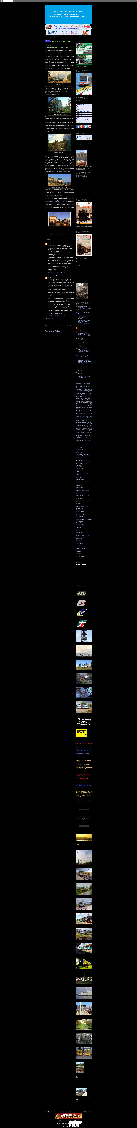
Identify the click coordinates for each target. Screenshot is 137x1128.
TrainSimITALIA (79, 545)
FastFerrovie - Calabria (81, 476)
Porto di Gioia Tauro (88, 417)
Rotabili (89, 424)
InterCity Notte (79, 405)
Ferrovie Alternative (82, 372)
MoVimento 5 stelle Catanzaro (82, 514)
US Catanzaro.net (80, 556)
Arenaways (78, 383)
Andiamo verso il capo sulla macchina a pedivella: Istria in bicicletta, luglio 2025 (83, 316)
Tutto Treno (78, 554)
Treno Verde (82, 439)
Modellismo (78, 414)
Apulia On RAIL (79, 452)
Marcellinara (83, 412)
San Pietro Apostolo (88, 425)
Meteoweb (78, 513)
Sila (91, 426)
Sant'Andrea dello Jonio (81, 426)
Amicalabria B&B (79, 449)
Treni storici (79, 437)
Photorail (78, 529)
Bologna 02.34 (81, 339)
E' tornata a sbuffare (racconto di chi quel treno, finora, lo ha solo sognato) (84, 351)
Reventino (90, 422)
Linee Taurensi (88, 407)
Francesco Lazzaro (52, 275)
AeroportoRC (79, 447)
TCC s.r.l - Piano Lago (80, 541)
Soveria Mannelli (88, 429)
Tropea (87, 439)
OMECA (85, 414)
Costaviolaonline (79, 468)
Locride (77, 408)
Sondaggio (85, 428)
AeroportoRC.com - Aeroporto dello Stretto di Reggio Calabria (84, 321)
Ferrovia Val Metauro (80, 477)
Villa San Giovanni (80, 441)
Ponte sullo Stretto (79, 417)
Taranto (77, 432)
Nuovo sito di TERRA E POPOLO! (84, 369)
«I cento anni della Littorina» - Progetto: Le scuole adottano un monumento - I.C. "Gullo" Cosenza (84, 334)
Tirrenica (83, 432)
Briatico (77, 385)
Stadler (86, 431)
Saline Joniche (79, 425)
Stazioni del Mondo (80, 540)
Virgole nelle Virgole (80, 558)
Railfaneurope (79, 530)
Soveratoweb (79, 538)
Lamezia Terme (80, 407)
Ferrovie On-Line (79, 484)
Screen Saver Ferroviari (81, 534)
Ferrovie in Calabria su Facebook (83, 492)
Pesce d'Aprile (89, 416)
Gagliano (80, 399)
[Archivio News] (47, 41)
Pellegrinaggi (85, 416)
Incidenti (84, 404)
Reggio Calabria (81, 422)
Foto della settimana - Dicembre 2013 (56, 47)
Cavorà (81, 390)
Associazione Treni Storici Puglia (83, 455)
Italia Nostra (85, 405)
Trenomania (78, 553)
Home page (59, 325)
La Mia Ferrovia (79, 508)
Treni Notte (88, 435)
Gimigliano (84, 399)
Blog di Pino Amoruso (80, 457)
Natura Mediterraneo (80, 516)
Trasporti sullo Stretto (80, 546)
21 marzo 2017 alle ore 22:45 (56, 272)
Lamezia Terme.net (80, 509)
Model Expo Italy (88, 413)
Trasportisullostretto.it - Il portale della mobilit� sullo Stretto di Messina (84, 376)
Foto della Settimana (81, 398)
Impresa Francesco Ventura (85, 402)
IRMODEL (78, 503)
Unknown (50, 241)
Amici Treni (78, 451)
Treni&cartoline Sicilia (80, 548)
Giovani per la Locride (80, 498)
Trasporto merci (80, 434)
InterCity (90, 404)
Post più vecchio (70, 325)
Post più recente (48, 325)
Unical (91, 439)
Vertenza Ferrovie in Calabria (86, 440)
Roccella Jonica (82, 424)
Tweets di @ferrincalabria (81, 143)
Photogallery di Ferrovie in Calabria (65, 52)
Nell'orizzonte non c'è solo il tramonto (84, 519)
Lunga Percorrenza (86, 408)
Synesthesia (80, 338)
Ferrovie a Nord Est (80, 487)
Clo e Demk (78, 459)
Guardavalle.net (79, 501)
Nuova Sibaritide (79, 521)
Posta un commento (49, 318)
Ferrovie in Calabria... (54, 331)
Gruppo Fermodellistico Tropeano (83, 500)
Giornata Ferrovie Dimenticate (83, 401)
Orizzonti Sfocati (79, 522)
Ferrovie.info (78, 493)
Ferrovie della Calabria (81, 488)
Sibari (88, 426)
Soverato (90, 428)
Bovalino (84, 383)
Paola (91, 414)
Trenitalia (86, 437)
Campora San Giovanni (86, 385)
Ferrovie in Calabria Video (83, 332)
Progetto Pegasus (80, 419)
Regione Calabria (79, 532)
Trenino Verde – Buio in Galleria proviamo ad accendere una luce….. (84, 363)
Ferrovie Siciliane (79, 485)
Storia (90, 431)
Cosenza (81, 392)
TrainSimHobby (79, 543)
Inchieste (78, 404)
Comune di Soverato (80, 466)
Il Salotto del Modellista (81, 504)
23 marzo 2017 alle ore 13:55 (56, 315)
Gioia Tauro (89, 399)
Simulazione (78, 428)
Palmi (88, 414)
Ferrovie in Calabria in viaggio (82, 490)
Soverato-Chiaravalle (80, 429)
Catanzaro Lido (88, 387)
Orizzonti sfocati (81, 327)
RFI (77, 424)
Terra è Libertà (81, 342)
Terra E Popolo (81, 367)
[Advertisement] (61, 322)
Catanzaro (79, 386)
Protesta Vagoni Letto (87, 420)
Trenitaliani (78, 551)
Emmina (83, 393)
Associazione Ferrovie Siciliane (82, 454)
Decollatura (78, 393)
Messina (81, 413)
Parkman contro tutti (80, 524)
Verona (77, 440)
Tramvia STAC (89, 432)
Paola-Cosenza (79, 416)
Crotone (90, 392)
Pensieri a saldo (81, 329)
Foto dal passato (87, 396)
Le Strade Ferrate (80, 511)
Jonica (90, 405)
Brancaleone (89, 383)
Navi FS (78, 517)
